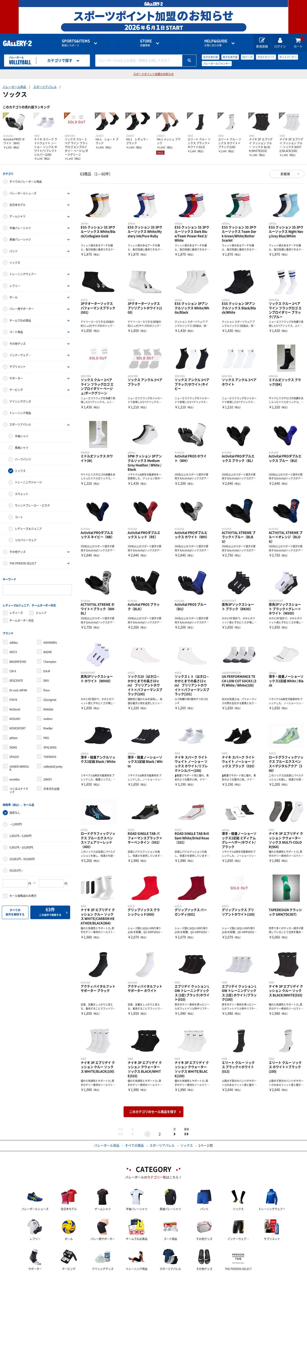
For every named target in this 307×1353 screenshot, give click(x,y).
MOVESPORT (17, 728)
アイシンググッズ (20, 401)
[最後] (186, 1134)
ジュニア (41, 612)
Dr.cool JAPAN (18, 690)
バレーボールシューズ (22, 193)
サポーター (16, 378)
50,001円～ (16, 870)
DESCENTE (16, 680)
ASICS (13, 652)
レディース (16, 612)
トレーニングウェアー (22, 274)
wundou (14, 779)
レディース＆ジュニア (28, 528)
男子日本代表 (230, 57)
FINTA (13, 699)
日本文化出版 (51, 788)
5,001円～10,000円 (21, 847)
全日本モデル (17, 204)
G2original (49, 699)
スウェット (21, 494)
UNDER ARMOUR (19, 768)
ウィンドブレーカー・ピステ (32, 505)
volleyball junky (52, 766)
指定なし (14, 812)
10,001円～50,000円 (22, 859)
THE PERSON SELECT (22, 563)
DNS (46, 680)
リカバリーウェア (25, 540)
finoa (46, 690)
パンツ (13, 251)
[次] (174, 1134)
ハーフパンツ (23, 459)
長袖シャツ (21, 447)
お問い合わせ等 (215, 43)
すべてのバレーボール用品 (25, 181)
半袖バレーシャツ (20, 228)
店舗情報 (146, 43)
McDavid (14, 709)
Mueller (48, 728)
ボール (13, 297)
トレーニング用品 (20, 413)
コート (19, 517)
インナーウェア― (20, 355)
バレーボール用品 (14, 87)
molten (47, 718)
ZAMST (47, 779)
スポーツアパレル (45, 87)
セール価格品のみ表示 (22, 895)
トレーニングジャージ (28, 482)
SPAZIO (14, 756)
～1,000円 (15, 824)
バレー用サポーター (21, 308)
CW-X (12, 671)
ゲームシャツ (17, 216)
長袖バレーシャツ (20, 239)
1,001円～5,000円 (20, 835)
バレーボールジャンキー (216, 63)
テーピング (16, 389)
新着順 (285, 174)
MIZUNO (14, 718)
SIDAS (13, 747)
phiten (13, 738)
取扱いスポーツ (76, 43)
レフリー (14, 285)
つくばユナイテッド (18, 790)
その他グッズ (17, 343)
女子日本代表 (210, 57)
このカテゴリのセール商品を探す (152, 1111)
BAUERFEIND (17, 661)
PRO (46, 738)
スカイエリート (266, 57)
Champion (49, 661)
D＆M (46, 671)
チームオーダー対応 (21, 620)
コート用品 (16, 332)
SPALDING (49, 747)
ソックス (14, 262)
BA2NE (47, 652)
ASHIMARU (50, 642)
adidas (13, 642)
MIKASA (48, 709)
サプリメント (17, 366)
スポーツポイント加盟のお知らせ (153, 74)
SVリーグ (247, 57)
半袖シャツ (21, 436)
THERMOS (49, 756)
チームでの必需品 (20, 320)
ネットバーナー (288, 57)
